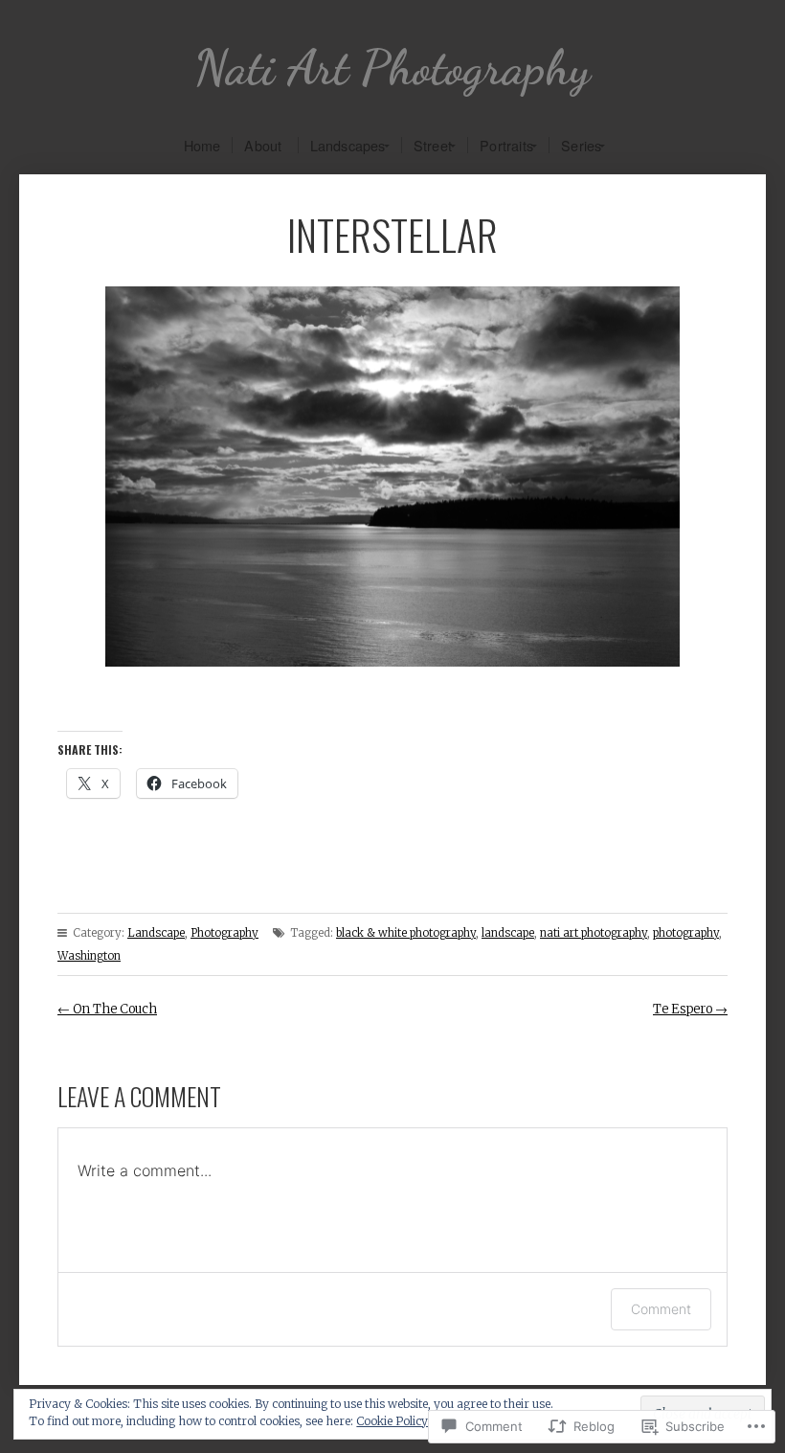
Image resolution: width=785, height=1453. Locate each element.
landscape (508, 933)
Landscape (156, 933)
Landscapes (348, 145)
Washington (89, 956)
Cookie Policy (392, 1421)
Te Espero (690, 1009)
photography (686, 933)
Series (581, 145)
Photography (224, 933)
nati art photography (593, 933)
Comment (661, 1309)
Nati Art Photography (392, 67)
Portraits (506, 145)
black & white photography (406, 933)
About (262, 145)
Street (433, 145)
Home (202, 145)
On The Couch (107, 1009)
